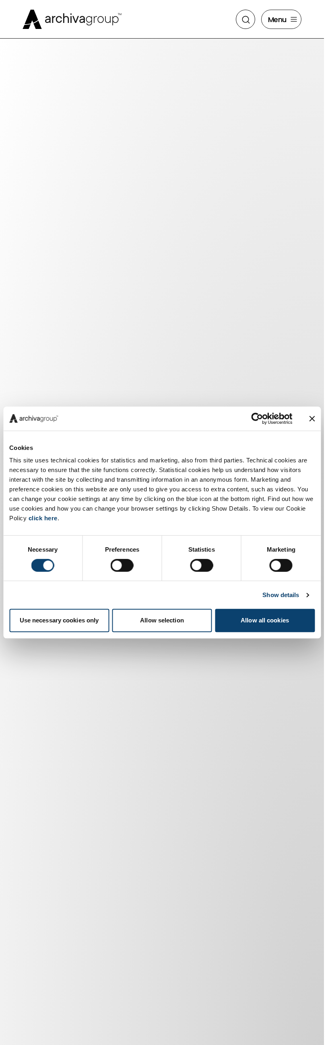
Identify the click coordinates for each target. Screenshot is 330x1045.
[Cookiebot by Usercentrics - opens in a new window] (257, 419)
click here (43, 518)
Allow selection (162, 620)
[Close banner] (312, 418)
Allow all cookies (265, 620)
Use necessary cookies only (59, 620)
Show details (280, 594)
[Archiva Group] (72, 19)
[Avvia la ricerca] (246, 19)
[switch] (122, 565)
